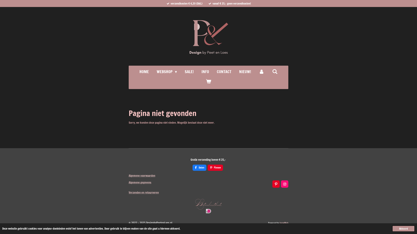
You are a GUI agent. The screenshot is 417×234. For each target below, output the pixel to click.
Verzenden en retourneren (144, 192)
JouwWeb (284, 223)
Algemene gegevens (140, 182)
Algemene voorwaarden (142, 176)
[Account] (261, 72)
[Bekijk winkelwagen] (208, 81)
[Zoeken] (275, 71)
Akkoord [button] (403, 228)
